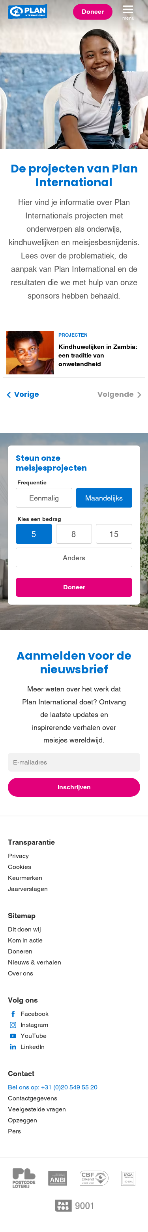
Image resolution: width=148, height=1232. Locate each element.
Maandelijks (104, 498)
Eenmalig (44, 498)
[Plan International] (27, 12)
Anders (74, 558)
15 (114, 534)
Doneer (74, 587)
